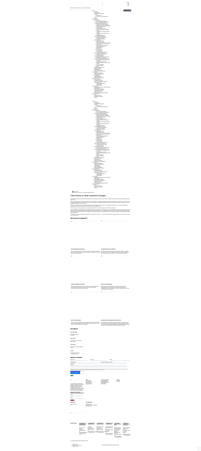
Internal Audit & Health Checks (100, 53)
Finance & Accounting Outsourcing (100, 81)
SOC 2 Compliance (100, 65)
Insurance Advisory (98, 68)
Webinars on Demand (98, 96)
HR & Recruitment (97, 79)
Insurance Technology (98, 90)
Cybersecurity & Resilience (99, 89)
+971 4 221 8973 (109, 434)
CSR (95, 17)
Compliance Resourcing (98, 146)
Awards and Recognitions (99, 13)
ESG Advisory (97, 69)
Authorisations (97, 20)
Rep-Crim (98, 48)
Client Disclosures (104, 380)
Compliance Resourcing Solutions (103, 56)
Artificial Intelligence (98, 76)
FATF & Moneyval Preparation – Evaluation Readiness (102, 46)
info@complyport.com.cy (92, 431)
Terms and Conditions (105, 379)
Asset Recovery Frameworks (99, 71)
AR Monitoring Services (101, 26)
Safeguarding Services (101, 35)
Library (95, 97)
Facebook (118, 381)
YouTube (118, 380)
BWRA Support (99, 47)
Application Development (99, 73)
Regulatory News (90, 192)
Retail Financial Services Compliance (104, 25)
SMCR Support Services (101, 28)
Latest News (84, 192)
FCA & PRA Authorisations (101, 21)
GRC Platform (97, 178)
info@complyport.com (83, 432)
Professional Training (98, 80)
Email (71, 397)
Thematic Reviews (100, 145)
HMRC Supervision (100, 41)
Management (96, 12)
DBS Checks (99, 44)
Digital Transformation (98, 163)
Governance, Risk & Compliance (103, 24)
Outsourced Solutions (101, 38)
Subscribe (72, 400)
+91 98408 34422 (118, 437)
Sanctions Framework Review (102, 52)
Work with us (99, 15)
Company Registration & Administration (101, 84)
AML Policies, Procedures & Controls (103, 42)
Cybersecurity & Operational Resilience (101, 58)
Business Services (95, 78)
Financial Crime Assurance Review (103, 43)
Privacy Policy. (103, 369)
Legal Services (99, 85)
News (95, 94)
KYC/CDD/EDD (99, 49)
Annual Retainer (100, 51)
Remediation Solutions (101, 129)
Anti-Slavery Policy (104, 381)
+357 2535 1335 (100, 432)
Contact (95, 18)
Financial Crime (97, 130)
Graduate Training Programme (102, 16)
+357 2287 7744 (92, 432)
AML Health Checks (100, 40)
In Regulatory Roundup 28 (75, 198)
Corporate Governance (78, 192)
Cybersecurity (97, 75)
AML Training (99, 50)
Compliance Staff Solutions (102, 37)
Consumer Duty (99, 27)
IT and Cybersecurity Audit (101, 61)
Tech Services (95, 162)
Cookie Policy (103, 383)
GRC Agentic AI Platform (99, 179)
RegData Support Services (99, 67)
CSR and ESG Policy (105, 382)
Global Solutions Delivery (99, 77)
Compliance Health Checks (102, 54)
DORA (98, 66)
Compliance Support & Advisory (100, 113)
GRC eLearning (97, 91)
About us (96, 11)
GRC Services (95, 19)
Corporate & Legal (97, 82)
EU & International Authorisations (103, 112)
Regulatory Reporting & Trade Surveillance (102, 87)
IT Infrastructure (97, 74)
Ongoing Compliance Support (102, 23)
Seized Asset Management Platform (101, 92)
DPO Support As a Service (101, 57)
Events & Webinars (98, 95)
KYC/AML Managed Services (99, 36)
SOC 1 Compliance (100, 64)
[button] (100, 99)
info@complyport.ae (109, 433)
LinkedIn (118, 379)
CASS (86, 198)
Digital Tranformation (98, 70)
